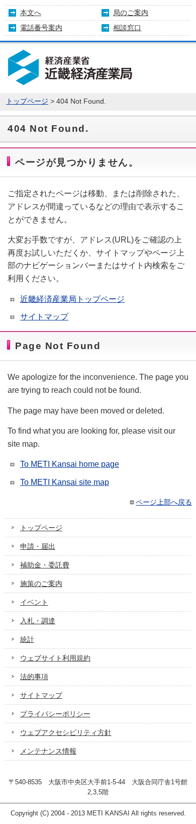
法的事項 (34, 677)
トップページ (27, 101)
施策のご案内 (41, 584)
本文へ (30, 13)
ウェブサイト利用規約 (55, 658)
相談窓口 (127, 28)
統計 (27, 639)
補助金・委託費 (44, 565)
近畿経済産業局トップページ (72, 299)
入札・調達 (37, 621)
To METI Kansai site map (64, 482)
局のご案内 (130, 13)
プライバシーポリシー (55, 714)
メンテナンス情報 (48, 751)
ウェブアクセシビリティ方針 (66, 732)
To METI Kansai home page (69, 464)
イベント (34, 602)
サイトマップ (44, 316)
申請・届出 (37, 546)
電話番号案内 (41, 28)
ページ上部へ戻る (164, 502)
